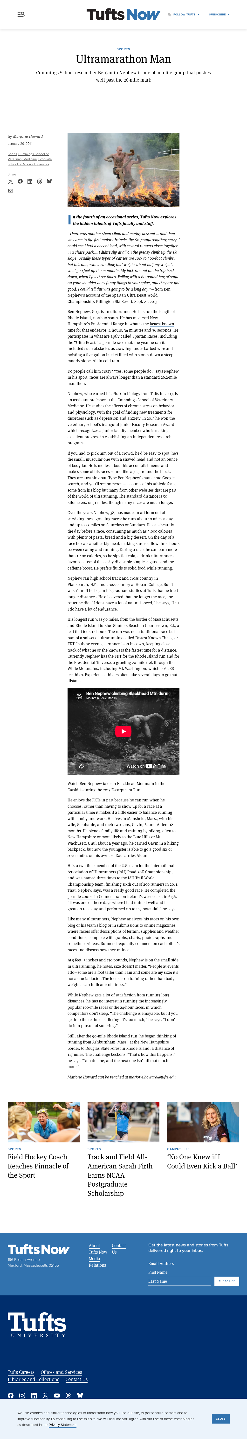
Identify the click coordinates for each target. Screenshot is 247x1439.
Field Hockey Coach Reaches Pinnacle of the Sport (38, 1165)
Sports (123, 49)
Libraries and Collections (33, 1379)
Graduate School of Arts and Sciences (30, 162)
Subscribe (217, 14)
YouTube (57, 1395)
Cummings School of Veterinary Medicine (28, 157)
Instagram (22, 1395)
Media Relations (97, 1262)
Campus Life (178, 1149)
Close (221, 1419)
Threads (68, 1395)
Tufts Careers (21, 1372)
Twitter (45, 1395)
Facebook (11, 1395)
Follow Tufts (184, 14)
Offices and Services (61, 1372)
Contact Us (119, 1249)
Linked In (34, 1395)
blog (71, 925)
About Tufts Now (98, 1249)
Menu (22, 14)
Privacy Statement (62, 1424)
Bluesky (80, 1395)
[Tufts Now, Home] (123, 14)
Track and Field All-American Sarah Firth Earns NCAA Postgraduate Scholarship (120, 1175)
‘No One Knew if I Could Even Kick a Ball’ (202, 1161)
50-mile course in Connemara (93, 896)
